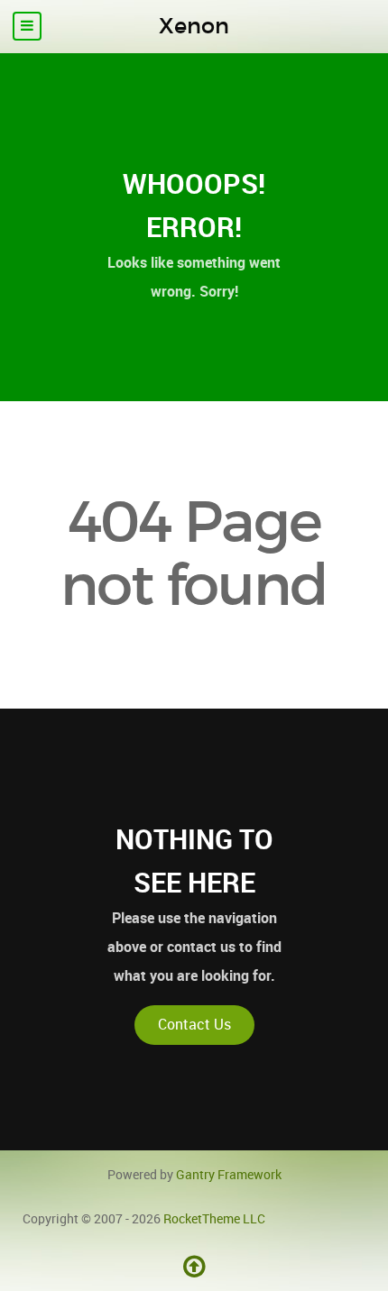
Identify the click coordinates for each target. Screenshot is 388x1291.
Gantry (229, 1175)
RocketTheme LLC (214, 1219)
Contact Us (194, 1024)
